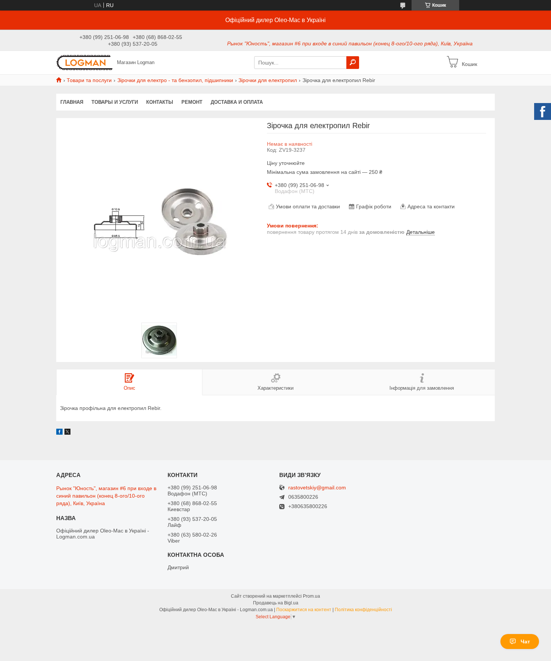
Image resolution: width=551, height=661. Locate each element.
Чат (525, 642)
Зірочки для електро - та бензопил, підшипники (175, 80)
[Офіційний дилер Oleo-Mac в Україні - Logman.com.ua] (84, 62)
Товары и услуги (114, 102)
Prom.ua (311, 596)
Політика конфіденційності (363, 609)
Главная (71, 102)
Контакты (159, 102)
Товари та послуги (89, 80)
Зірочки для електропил (267, 80)
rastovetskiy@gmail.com (317, 488)
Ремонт (191, 102)
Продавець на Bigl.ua (275, 603)
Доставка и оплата (237, 102)
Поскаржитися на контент (303, 609)
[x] (67, 433)
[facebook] (59, 433)
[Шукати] (352, 62)
